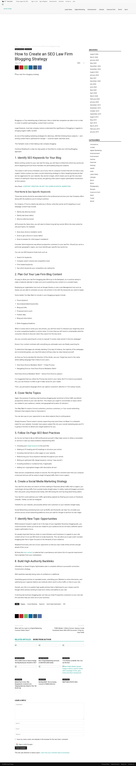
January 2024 (94, 75)
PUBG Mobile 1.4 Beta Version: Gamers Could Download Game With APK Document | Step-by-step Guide (68, 630)
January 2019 (94, 132)
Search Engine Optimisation (54, 604)
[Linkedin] (119, 1)
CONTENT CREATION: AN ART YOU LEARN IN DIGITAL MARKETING (47, 186)
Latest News (68, 9)
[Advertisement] (68, 28)
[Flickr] (112, 1)
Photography (94, 186)
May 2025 (93, 63)
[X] (129, 1)
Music (92, 180)
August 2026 (94, 54)
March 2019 (94, 126)
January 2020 (94, 102)
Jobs (74, 1)
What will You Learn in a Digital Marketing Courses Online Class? (28, 629)
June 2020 (93, 87)
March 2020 (94, 96)
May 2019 (93, 120)
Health (92, 168)
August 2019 (94, 117)
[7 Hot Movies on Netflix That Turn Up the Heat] (73, 651)
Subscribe (61, 1)
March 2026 (94, 57)
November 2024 (95, 69)
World (120, 9)
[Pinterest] (122, 1)
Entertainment (92, 9)
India (91, 171)
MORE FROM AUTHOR (42, 639)
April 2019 (93, 123)
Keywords (41, 604)
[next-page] (19, 692)
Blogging (23, 604)
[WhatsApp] (26, 67)
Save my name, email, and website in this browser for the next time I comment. (42, 739)
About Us (123, 764)
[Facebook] (109, 1)
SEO (64, 604)
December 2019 (95, 105)
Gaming (92, 165)
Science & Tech (111, 9)
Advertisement (53, 1)
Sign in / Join (34, 1)
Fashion (92, 159)
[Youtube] (132, 1)
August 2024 (94, 72)
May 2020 (93, 90)
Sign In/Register (43, 1)
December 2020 (95, 81)
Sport (126, 9)
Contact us (68, 1)
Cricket (92, 147)
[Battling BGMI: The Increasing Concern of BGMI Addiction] (49, 672)
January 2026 (94, 60)
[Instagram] (116, 1)
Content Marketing (32, 604)
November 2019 (95, 108)
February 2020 (95, 99)
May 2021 (93, 78)
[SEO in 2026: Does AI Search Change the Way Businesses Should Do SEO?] (26, 651)
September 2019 (95, 114)
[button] (133, 10)
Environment (94, 156)
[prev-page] (16, 692)
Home (16, 46)
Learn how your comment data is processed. (55, 752)
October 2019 (94, 111)
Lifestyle (101, 9)
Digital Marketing (80, 9)
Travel (92, 198)
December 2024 (95, 66)
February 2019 (95, 129)
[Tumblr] (125, 1)
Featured (93, 162)
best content (28, 552)
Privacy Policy (105, 764)
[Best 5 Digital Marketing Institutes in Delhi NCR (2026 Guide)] (49, 651)
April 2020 (93, 93)
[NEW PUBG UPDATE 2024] (73, 672)
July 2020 (93, 84)
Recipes (92, 189)
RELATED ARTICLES (23, 639)
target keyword (32, 446)
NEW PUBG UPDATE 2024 (69, 682)
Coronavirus (94, 144)
